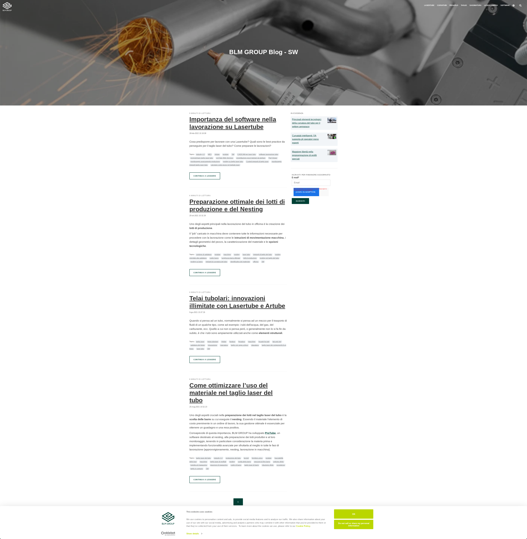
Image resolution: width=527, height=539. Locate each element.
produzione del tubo (233, 458)
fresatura (241, 342)
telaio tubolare (213, 342)
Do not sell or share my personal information (353, 524)
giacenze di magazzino (219, 465)
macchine (227, 254)
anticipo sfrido (278, 462)
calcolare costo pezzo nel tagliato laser (225, 165)
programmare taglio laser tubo (201, 158)
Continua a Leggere (205, 176)
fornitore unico (257, 458)
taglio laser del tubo (203, 458)
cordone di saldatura (203, 254)
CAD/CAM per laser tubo (246, 154)
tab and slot (277, 342)
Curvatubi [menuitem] (442, 5)
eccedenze (281, 465)
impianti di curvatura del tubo (216, 262)
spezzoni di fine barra (262, 462)
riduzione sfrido (268, 465)
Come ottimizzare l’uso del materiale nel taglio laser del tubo (231, 393)
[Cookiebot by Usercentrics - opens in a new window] (168, 534)
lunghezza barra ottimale (231, 258)
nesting (236, 254)
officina (255, 262)
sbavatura (255, 345)
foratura (232, 342)
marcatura (224, 345)
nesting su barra (196, 262)
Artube (217, 154)
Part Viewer (273, 158)
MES (209, 154)
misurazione (212, 345)
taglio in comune (196, 469)
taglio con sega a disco (239, 345)
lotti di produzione (250, 258)
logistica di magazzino (198, 465)
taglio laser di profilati (218, 462)
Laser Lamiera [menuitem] (491, 5)
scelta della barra (244, 462)
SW (233, 154)
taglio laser (200, 342)
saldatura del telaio (197, 345)
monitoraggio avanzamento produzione (205, 161)
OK (353, 514)
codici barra (214, 258)
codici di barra (236, 465)
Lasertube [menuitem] (429, 5)
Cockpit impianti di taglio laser (257, 161)
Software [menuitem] (505, 5)
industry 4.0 (200, 154)
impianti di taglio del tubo (262, 254)
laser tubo (246, 254)
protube (226, 154)
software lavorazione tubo (268, 154)
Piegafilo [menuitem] (453, 5)
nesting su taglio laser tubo (233, 161)
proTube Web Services (224, 158)
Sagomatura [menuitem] (475, 5)
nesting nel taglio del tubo (269, 258)
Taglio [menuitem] (464, 5)
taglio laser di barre (251, 465)
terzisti (246, 458)
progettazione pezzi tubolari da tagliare (250, 158)
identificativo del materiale (240, 262)
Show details (192, 533)
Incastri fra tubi (264, 342)
